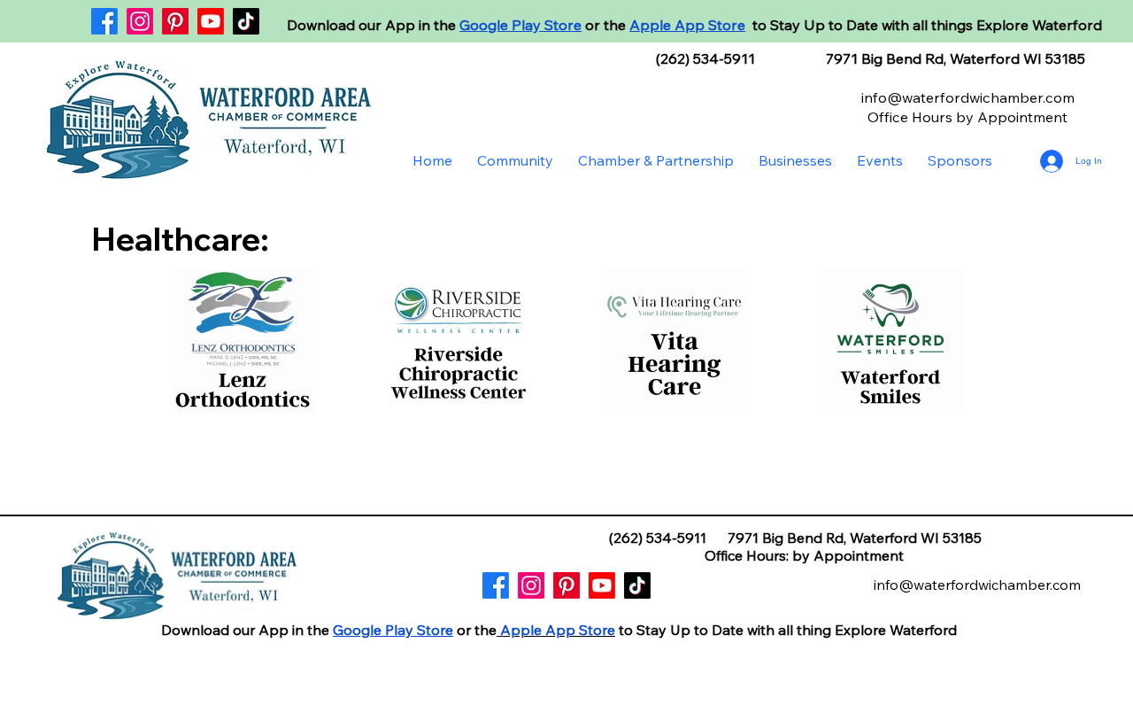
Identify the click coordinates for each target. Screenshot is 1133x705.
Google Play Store (520, 25)
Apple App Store (687, 25)
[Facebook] (104, 21)
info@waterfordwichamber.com (968, 97)
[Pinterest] (175, 21)
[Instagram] (140, 21)
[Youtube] (210, 21)
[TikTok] (246, 21)
